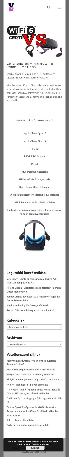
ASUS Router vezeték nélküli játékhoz (34, 202)
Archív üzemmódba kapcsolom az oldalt (28, 424)
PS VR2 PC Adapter (34, 156)
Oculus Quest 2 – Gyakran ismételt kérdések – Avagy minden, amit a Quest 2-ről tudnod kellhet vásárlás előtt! (33, 411)
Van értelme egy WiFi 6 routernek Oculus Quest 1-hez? (30, 65)
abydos (10, 305)
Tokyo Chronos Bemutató (20, 420)
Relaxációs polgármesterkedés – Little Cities (31, 369)
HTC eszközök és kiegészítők (34, 179)
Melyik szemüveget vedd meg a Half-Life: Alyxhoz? (34, 379)
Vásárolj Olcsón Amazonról (34, 120)
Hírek (27, 77)
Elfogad (35, 447)
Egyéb (19, 77)
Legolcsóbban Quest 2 (34, 141)
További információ (40, 444)
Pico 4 (34, 164)
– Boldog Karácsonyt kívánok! (32, 305)
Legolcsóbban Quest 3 (34, 133)
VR (46, 77)
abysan (19, 74)
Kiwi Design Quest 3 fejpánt (34, 186)
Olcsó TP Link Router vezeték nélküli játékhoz (34, 194)
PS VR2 (35, 148)
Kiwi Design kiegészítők (35, 171)
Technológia (37, 77)
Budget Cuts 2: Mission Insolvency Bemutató (30, 374)
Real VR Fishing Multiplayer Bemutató (27, 384)
